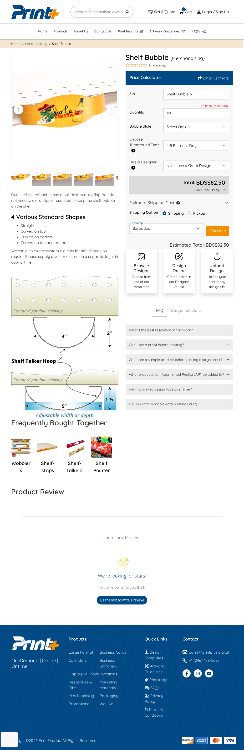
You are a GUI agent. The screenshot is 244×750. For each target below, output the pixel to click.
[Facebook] (187, 673)
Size (132, 93)
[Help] (132, 150)
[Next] (111, 109)
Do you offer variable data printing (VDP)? (164, 404)
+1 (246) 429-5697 (204, 660)
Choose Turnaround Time (144, 142)
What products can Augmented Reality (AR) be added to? (176, 374)
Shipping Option (143, 212)
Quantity (136, 112)
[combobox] (196, 127)
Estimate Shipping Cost (151, 202)
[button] (177, 202)
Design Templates (187, 310)
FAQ (159, 310)
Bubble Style (140, 126)
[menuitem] (43, 31)
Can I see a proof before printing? (156, 345)
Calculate (217, 230)
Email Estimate (216, 78)
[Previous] (18, 109)
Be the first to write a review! (122, 600)
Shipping (176, 213)
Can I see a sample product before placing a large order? (175, 359)
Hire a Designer (143, 162)
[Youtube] (209, 673)
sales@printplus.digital (209, 652)
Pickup (199, 213)
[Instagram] (198, 673)
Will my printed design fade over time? (160, 389)
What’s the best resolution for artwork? (161, 330)
